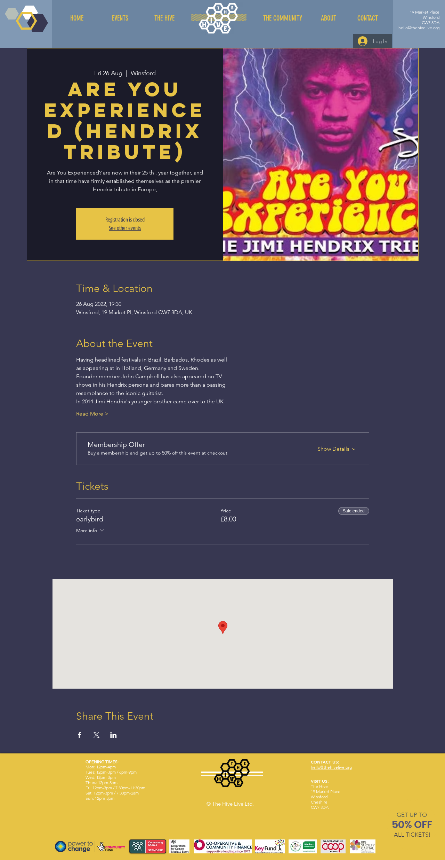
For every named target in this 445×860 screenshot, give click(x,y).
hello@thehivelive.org (418, 27)
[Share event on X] (96, 735)
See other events (125, 228)
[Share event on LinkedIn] (113, 735)
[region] (412, 826)
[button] (412, 814)
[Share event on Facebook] (79, 735)
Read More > (92, 413)
